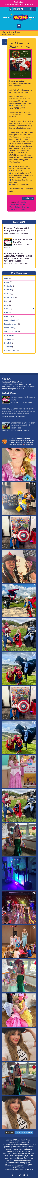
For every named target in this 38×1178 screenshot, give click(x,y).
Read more (28, 198)
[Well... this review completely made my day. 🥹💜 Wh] (19, 907)
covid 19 (7, 294)
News (6, 309)
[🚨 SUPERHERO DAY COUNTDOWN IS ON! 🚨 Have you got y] (19, 634)
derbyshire (15, 204)
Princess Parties (10, 320)
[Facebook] (26, 9)
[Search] (10, 9)
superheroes (9, 335)
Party (6, 312)
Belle (6, 278)
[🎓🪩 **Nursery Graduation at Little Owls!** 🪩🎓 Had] (19, 873)
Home (4, 34)
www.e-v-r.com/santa (17, 106)
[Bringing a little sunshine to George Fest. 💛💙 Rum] (19, 498)
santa (16, 209)
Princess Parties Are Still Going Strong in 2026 (16, 229)
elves (12, 209)
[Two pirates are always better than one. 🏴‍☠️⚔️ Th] (19, 566)
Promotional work (10, 324)
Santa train (23, 209)
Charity (7, 282)
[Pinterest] (14, 9)
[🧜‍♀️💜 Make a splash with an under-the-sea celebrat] (19, 1078)
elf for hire (25, 207)
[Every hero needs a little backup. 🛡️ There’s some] (19, 532)
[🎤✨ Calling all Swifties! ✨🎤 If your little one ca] (19, 1044)
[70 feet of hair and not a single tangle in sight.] (19, 464)
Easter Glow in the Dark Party (22, 240)
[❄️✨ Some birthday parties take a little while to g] (19, 941)
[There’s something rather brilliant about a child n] (19, 771)
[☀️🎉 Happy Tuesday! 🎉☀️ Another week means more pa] (19, 1112)
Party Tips (8, 316)
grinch (6, 305)
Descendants (9, 297)
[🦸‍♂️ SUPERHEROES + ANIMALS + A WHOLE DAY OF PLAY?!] (19, 668)
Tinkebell (7, 339)
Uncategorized (9, 350)
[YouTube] (30, 9)
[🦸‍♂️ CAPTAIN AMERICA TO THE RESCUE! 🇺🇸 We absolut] (19, 703)
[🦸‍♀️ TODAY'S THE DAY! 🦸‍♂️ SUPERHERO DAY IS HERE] (19, 600)
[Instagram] (18, 9)
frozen (6, 301)
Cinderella (8, 286)
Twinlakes (8, 347)
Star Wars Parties (10, 331)
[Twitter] (22, 9)
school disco (9, 328)
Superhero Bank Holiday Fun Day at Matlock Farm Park (23, 425)
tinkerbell (7, 343)
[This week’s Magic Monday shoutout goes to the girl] (19, 839)
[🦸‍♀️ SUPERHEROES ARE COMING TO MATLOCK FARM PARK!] (19, 805)
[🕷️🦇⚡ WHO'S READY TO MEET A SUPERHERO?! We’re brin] (19, 737)
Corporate (22, 202)
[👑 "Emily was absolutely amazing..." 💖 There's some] (19, 1010)
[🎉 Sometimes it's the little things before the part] (19, 975)
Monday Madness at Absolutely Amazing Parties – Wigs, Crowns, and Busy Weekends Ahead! (19, 257)
